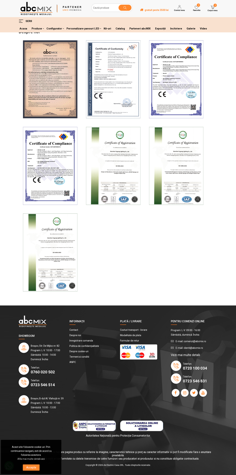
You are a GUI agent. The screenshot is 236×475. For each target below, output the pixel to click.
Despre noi (75, 335)
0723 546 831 (195, 381)
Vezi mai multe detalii (185, 355)
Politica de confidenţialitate (84, 346)
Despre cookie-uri (78, 351)
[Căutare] (125, 8)
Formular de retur (129, 340)
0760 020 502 (43, 372)
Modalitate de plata (130, 335)
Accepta (31, 467)
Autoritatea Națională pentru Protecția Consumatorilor (118, 435)
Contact (73, 329)
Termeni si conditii (79, 356)
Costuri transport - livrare (133, 329)
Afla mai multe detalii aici (31, 459)
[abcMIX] (36, 8)
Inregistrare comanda (81, 340)
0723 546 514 (43, 385)
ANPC (72, 362)
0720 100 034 (195, 368)
